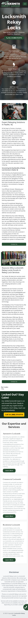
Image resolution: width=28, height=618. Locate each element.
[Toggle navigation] (25, 3)
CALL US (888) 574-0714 (15, 38)
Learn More (9, 470)
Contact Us (14, 244)
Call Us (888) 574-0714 (14, 414)
